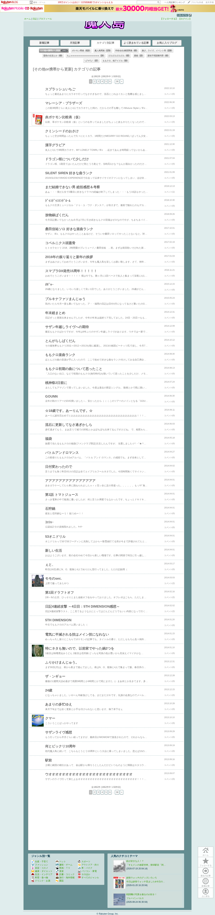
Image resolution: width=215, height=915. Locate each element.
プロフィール (45, 19)
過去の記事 (206, 876)
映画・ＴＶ (64, 868)
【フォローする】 (169, 19)
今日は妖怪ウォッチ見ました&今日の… (145, 881)
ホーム (27, 19)
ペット (62, 861)
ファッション (41, 864)
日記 (35, 19)
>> (174, 2)
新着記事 (206, 886)
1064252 (182, 15)
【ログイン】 (184, 19)
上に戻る (206, 896)
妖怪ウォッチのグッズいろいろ (141, 877)
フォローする (206, 865)
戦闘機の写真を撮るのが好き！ (141, 894)
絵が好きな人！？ (135, 861)
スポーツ (85, 861)
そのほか (85, 874)
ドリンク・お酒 (42, 880)
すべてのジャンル (90, 877)
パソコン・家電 (89, 871)
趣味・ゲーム (39, 2)
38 (117, 81)
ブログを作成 (197, 2)
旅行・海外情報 (67, 877)
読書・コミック (67, 874)
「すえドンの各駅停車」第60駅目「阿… (146, 865)
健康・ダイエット (43, 871)
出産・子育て (41, 861)
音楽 (61, 871)
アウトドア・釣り (90, 864)
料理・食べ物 (41, 877)
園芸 (61, 880)
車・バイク (86, 868)
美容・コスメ (41, 868)
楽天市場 (210, 2)
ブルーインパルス (135, 898)
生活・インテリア (43, 874)
